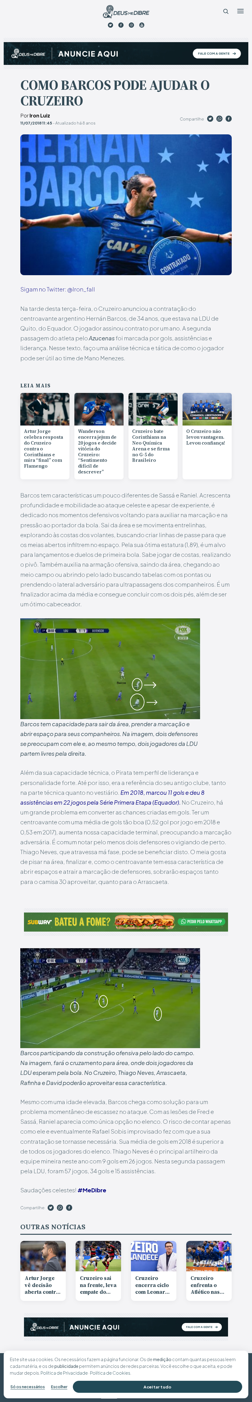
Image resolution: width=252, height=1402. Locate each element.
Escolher (59, 1386)
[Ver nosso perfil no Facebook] (121, 25)
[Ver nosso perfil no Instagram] (131, 25)
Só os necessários (27, 1386)
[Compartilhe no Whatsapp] (219, 120)
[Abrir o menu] (240, 11)
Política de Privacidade (64, 1373)
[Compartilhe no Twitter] (210, 120)
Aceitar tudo (157, 1386)
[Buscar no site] (225, 11)
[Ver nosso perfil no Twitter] (110, 25)
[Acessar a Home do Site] (126, 12)
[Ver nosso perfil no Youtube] (142, 25)
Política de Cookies (110, 1373)
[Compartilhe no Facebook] (229, 120)
